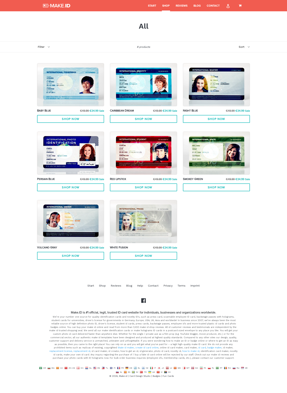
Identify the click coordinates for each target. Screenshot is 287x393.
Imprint (195, 285)
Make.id (123, 376)
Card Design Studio (140, 376)
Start (152, 5)
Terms (181, 285)
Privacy (168, 285)
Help (140, 285)
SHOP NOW (70, 119)
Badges (156, 376)
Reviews (181, 5)
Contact (213, 5)
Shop (166, 5)
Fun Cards (168, 376)
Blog (197, 5)
